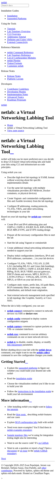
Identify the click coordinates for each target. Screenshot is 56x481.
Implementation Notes (17, 94)
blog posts (21, 414)
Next (3, 458)
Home (10, 125)
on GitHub (43, 443)
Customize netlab (15, 66)
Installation (12, 16)
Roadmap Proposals (16, 100)
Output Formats (14, 63)
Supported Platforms (16, 18)
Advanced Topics (15, 97)
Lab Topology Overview (19, 31)
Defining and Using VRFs (19, 39)
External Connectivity (17, 42)
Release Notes (14, 76)
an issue (23, 451)
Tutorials (11, 28)
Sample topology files (17, 435)
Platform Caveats (15, 79)
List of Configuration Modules (21, 58)
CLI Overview (14, 34)
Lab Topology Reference (19, 55)
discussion (12, 451)
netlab (4, 2)
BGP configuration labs (26, 422)
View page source (15, 130)
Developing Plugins (16, 91)
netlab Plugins (13, 60)
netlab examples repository (19, 430)
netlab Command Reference (20, 52)
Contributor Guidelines (18, 89)
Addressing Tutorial (16, 37)
